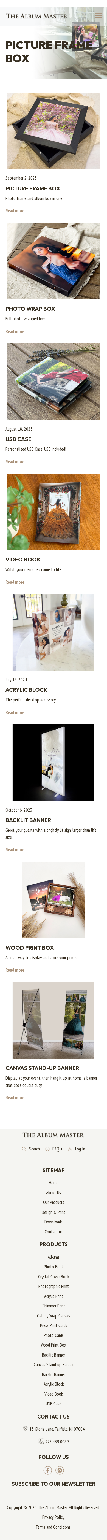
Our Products (53, 1202)
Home (53, 1183)
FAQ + (57, 1149)
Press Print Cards (53, 1325)
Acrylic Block (26, 689)
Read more (14, 211)
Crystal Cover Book (53, 1277)
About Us (53, 1193)
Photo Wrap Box (30, 308)
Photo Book (53, 1267)
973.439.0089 (56, 1442)
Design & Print (53, 1212)
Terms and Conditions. (53, 1527)
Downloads (53, 1222)
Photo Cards (54, 1335)
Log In (80, 1149)
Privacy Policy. (53, 1517)
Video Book (23, 559)
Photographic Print (53, 1286)
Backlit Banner (28, 820)
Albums (54, 1257)
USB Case (18, 439)
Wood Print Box (29, 947)
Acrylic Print (53, 1296)
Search (34, 1149)
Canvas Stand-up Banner (42, 1068)
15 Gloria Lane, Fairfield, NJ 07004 (56, 1429)
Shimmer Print (53, 1306)
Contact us (54, 1232)
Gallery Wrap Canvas (53, 1316)
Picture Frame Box (32, 188)
